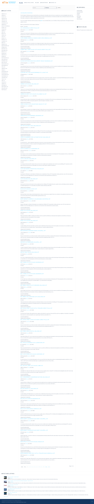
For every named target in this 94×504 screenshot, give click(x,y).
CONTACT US (53, 2)
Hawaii (4, 30)
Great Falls (27, 29)
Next (46, 466)
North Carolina (5, 63)
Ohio (11, 493)
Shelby (27, 443)
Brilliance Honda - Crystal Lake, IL (13, 476)
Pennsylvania (5, 71)
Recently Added (79, 10)
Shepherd (30, 150)
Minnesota (4, 48)
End (49, 466)
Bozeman (29, 62)
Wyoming (4, 89)
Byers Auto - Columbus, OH (12, 492)
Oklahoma (4, 68)
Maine (3, 42)
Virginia (4, 83)
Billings (27, 85)
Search (59, 7)
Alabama (4, 13)
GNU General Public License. (21, 502)
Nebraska (4, 54)
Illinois (4, 33)
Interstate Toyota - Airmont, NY (13, 484)
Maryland (4, 44)
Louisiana (4, 41)
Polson (27, 170)
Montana (4, 53)
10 (43, 466)
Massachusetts (5, 45)
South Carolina (5, 74)
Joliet (28, 74)
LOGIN (37, 2)
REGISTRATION (44, 2)
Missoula (29, 410)
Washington (4, 85)
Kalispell (29, 232)
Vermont (4, 82)
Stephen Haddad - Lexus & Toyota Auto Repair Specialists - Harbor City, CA (20, 480)
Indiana (4, 35)
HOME (21, 2)
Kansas (4, 38)
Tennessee (4, 77)
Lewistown (28, 344)
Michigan (4, 47)
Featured (78, 13)
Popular (78, 14)
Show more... (6, 496)
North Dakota (5, 65)
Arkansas (4, 18)
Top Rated (78, 17)
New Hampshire (5, 57)
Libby (29, 367)
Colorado (4, 21)
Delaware (4, 24)
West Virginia (5, 86)
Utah (3, 80)
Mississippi (4, 50)
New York (4, 62)
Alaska (4, 15)
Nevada (4, 56)
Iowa (3, 36)
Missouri (4, 51)
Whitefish (30, 200)
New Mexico (4, 60)
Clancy (28, 190)
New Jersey (4, 59)
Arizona (4, 16)
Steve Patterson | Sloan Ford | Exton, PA (14, 488)
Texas (4, 79)
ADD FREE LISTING (29, 2)
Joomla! (3, 502)
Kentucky (4, 39)
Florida (4, 27)
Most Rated (79, 16)
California (4, 19)
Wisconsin (4, 88)
